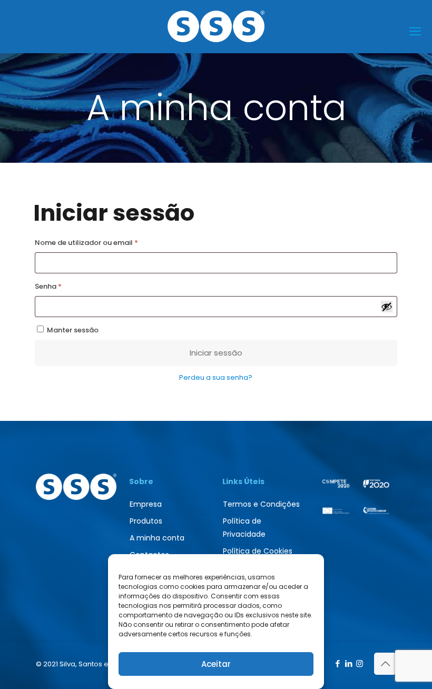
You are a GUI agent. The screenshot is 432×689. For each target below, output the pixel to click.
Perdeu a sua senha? (215, 377)
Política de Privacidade (244, 527)
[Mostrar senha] (386, 306)
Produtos (146, 521)
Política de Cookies (257, 551)
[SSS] (216, 26)
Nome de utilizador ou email (107, 242)
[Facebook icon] (337, 663)
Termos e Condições (261, 504)
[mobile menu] (415, 32)
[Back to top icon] (385, 664)
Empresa (146, 504)
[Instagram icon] (360, 663)
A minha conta (157, 538)
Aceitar (216, 664)
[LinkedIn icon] (348, 663)
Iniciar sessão (216, 352)
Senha (68, 286)
